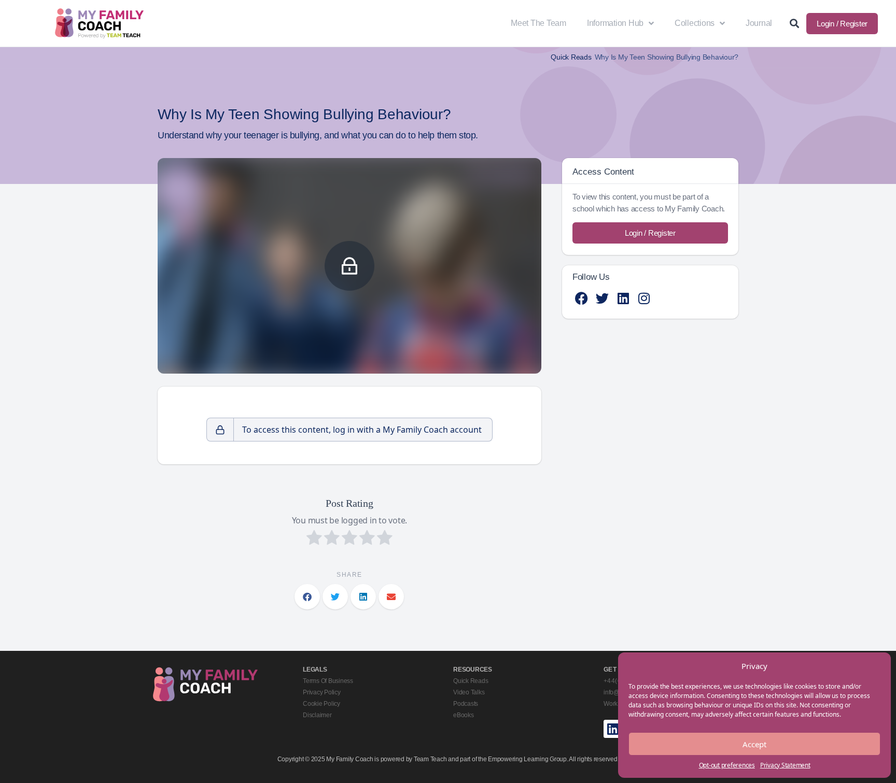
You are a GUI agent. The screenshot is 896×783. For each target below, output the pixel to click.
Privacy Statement (785, 765)
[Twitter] (602, 298)
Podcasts (465, 703)
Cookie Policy (321, 703)
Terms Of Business (328, 681)
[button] (307, 596)
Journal (759, 23)
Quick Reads (571, 57)
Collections (695, 23)
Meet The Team (538, 23)
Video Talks (468, 692)
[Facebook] (581, 298)
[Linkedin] (623, 298)
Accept (754, 744)
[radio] (314, 539)
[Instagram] (644, 298)
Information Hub (615, 23)
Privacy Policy (322, 692)
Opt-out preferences (727, 765)
